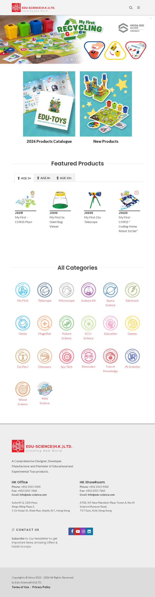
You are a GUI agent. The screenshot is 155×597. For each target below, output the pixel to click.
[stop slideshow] (87, 60)
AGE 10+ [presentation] (65, 178)
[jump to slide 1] (72, 60)
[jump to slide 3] (79, 60)
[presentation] (5, 215)
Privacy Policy (41, 587)
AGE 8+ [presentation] (45, 178)
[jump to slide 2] (76, 60)
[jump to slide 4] (83, 60)
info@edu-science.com (33, 494)
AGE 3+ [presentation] (25, 178)
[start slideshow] (67, 60)
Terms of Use (20, 587)
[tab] (24, 178)
